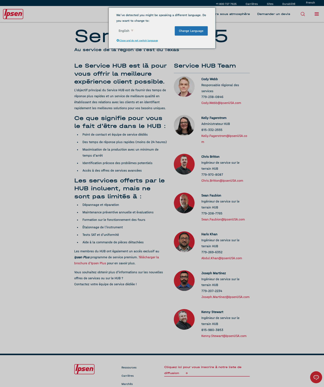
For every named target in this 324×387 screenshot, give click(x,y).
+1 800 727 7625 (226, 4)
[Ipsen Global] (84, 369)
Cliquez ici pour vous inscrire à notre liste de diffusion (203, 370)
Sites (270, 4)
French (310, 2)
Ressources (129, 367)
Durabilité (288, 4)
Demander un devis (273, 14)
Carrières (252, 4)
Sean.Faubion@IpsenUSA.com (223, 219)
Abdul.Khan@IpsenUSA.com (221, 258)
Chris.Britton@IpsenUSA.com (222, 181)
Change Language (191, 31)
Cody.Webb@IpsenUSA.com (221, 103)
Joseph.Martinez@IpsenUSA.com (225, 297)
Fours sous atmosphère (229, 14)
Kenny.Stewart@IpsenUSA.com (224, 336)
